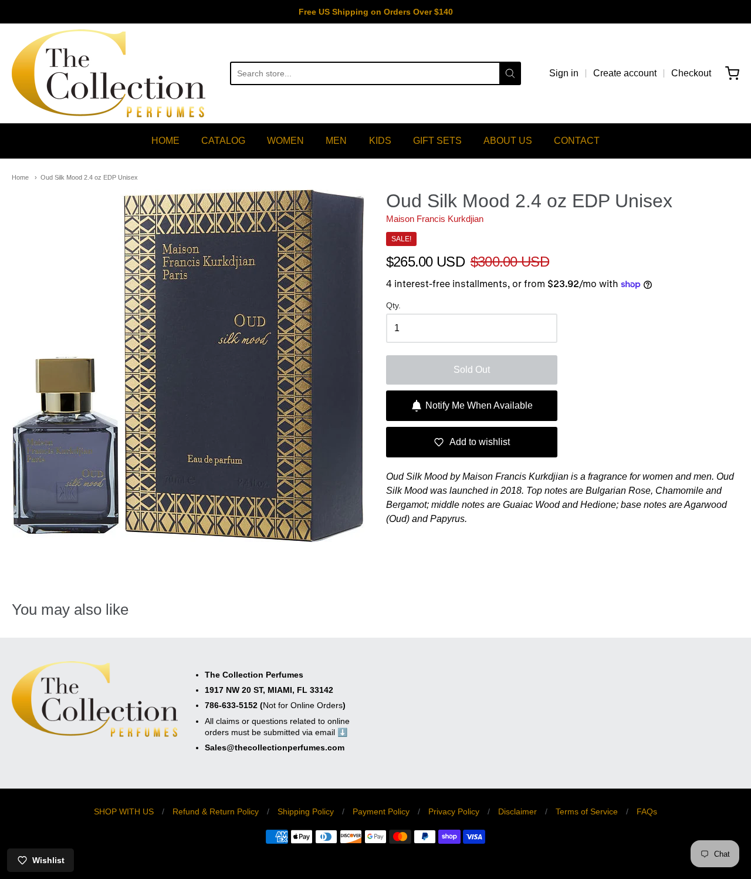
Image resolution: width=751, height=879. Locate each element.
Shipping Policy (306, 811)
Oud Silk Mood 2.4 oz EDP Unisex (89, 177)
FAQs (647, 811)
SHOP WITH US (124, 811)
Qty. (393, 305)
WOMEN (285, 141)
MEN (336, 141)
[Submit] (510, 73)
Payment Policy (381, 811)
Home (20, 177)
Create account (625, 73)
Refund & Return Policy (215, 811)
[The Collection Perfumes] (108, 73)
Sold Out (472, 370)
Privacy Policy (453, 811)
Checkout (691, 73)
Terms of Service (587, 811)
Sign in (564, 73)
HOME (165, 141)
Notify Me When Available (479, 405)
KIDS (380, 141)
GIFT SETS (437, 141)
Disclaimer (517, 811)
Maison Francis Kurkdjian (434, 219)
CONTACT (577, 141)
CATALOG (223, 141)
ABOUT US (507, 141)
